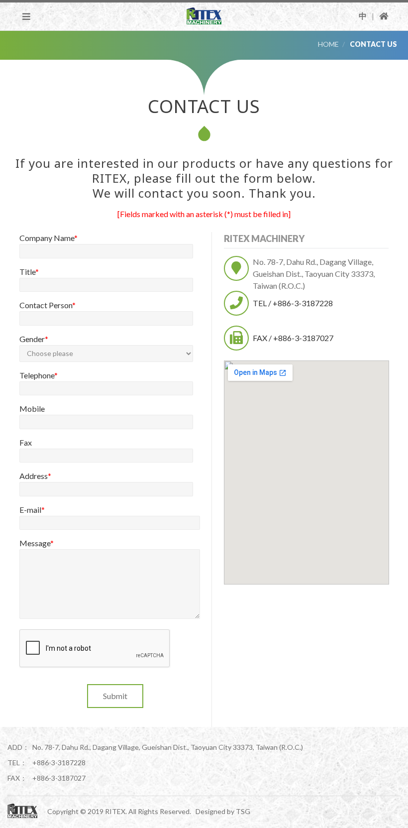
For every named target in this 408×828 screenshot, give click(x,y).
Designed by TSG (223, 811)
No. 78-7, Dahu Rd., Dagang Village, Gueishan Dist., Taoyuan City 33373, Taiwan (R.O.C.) (314, 273)
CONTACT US (373, 44)
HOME (328, 44)
